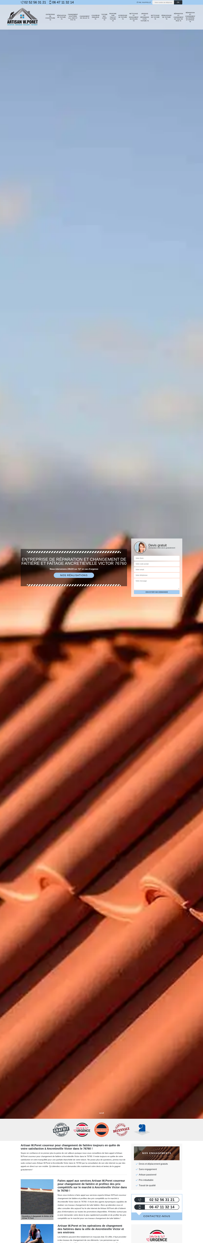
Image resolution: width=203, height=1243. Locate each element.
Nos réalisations (74, 575)
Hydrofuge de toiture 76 (122, 17)
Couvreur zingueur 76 (95, 17)
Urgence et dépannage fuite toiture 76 (144, 17)
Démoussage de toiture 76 (166, 17)
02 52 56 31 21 (35, 2)
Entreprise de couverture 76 (50, 17)
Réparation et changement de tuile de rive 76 (178, 17)
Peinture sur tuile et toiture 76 (112, 17)
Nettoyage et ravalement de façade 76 (133, 17)
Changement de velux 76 (84, 17)
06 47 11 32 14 (63, 2)
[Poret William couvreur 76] (22, 17)
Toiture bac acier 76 (104, 17)
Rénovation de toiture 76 (61, 17)
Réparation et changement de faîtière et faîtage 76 (190, 17)
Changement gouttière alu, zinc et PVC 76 (73, 17)
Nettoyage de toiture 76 (155, 17)
